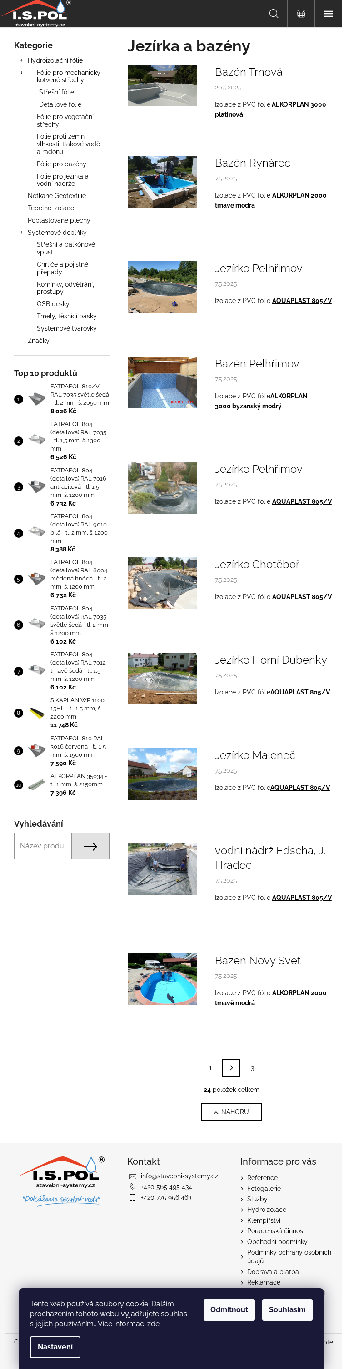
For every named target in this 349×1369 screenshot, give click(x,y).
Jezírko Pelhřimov (259, 268)
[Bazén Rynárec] (162, 181)
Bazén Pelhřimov (257, 363)
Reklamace (263, 1282)
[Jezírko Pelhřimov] (162, 286)
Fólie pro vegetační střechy (65, 120)
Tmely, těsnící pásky (67, 316)
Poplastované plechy (59, 220)
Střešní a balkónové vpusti (66, 248)
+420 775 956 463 (166, 1197)
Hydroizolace (266, 1209)
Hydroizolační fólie (55, 60)
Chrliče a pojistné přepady (62, 268)
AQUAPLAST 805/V (302, 300)
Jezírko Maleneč (255, 755)
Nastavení (55, 1347)
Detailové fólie (60, 104)
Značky (39, 340)
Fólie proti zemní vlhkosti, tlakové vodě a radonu (68, 144)
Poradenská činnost (276, 1231)
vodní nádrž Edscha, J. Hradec (270, 858)
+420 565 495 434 (166, 1186)
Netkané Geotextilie (57, 195)
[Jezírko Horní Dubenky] (162, 678)
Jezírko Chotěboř (257, 564)
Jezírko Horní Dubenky (271, 659)
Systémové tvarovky (67, 328)
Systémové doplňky (57, 232)
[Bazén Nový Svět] (162, 978)
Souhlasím (287, 1309)
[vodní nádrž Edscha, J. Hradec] (162, 869)
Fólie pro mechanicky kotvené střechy (68, 76)
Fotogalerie (264, 1188)
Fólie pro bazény (61, 164)
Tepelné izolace (51, 208)
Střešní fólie (56, 92)
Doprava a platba (273, 1271)
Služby (257, 1199)
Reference (262, 1177)
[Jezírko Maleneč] (162, 773)
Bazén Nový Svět (258, 960)
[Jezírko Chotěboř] (162, 582)
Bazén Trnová (249, 72)
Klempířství (263, 1220)
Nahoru (235, 1112)
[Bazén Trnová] (162, 85)
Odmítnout (229, 1309)
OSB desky (53, 304)
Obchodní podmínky (277, 1241)
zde (153, 1323)
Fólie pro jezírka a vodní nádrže (63, 180)
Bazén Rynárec (252, 162)
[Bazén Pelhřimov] (162, 382)
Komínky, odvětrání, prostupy (65, 288)
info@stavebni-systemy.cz (179, 1176)
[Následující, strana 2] (231, 1068)
